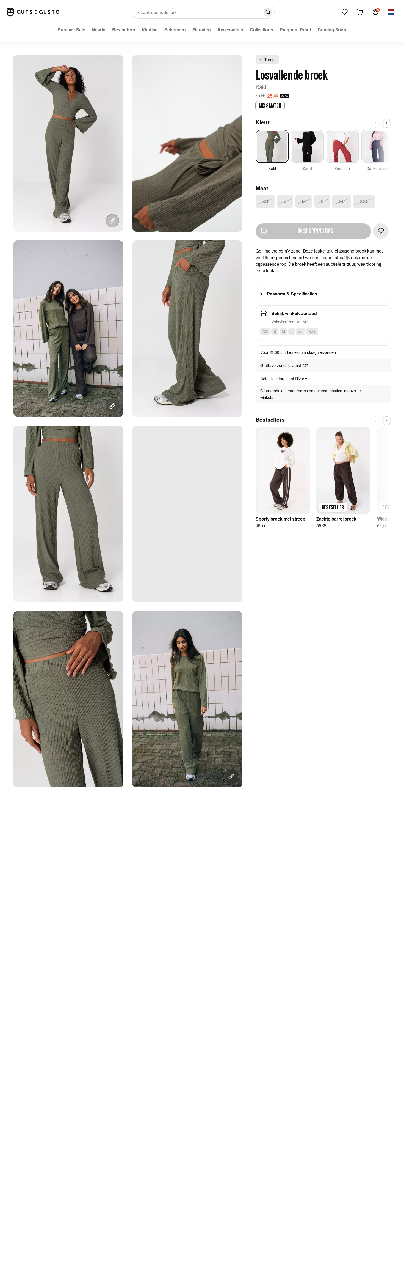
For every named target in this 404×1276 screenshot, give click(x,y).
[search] (203, 12)
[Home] (33, 12)
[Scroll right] (386, 123)
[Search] (268, 12)
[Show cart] (360, 12)
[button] (375, 12)
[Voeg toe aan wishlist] (381, 231)
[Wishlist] (344, 12)
